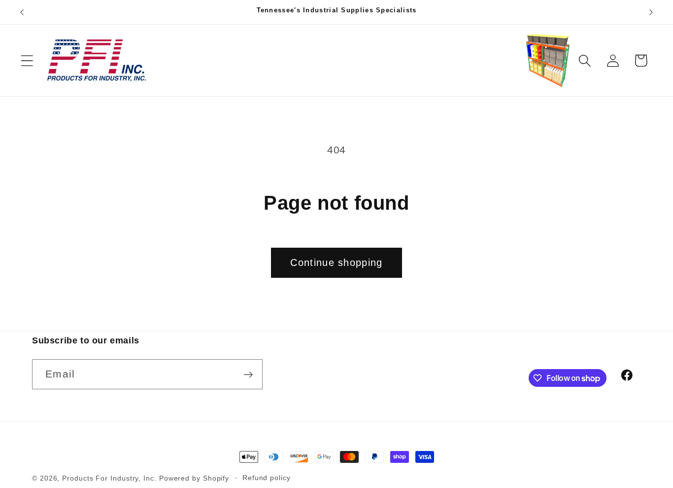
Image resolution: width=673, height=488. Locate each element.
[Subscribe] (248, 375)
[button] (27, 60)
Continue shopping (336, 262)
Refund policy (266, 478)
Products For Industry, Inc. (109, 478)
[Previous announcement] (22, 12)
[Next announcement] (651, 12)
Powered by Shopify (194, 478)
